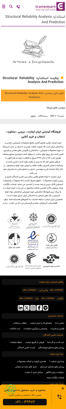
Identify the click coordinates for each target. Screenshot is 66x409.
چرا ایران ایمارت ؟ (56, 361)
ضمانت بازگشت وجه (55, 377)
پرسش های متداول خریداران (52, 366)
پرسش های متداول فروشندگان (51, 347)
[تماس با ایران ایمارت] (18, 7)
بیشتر (5, 203)
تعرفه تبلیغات (16, 342)
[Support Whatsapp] (11, 389)
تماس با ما (59, 323)
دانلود (33, 116)
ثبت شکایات (15, 328)
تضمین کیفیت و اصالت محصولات (31, 361)
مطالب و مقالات (20, 323)
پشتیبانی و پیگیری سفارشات (35, 328)
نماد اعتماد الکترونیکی (33, 241)
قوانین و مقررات (57, 328)
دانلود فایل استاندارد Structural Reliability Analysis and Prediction (33, 95)
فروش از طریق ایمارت (34, 342)
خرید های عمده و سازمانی (26, 366)
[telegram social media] (45, 308)
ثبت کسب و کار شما (55, 342)
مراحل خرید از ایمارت (34, 372)
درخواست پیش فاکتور (55, 372)
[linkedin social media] (20, 308)
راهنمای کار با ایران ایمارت (41, 323)
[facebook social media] (39, 308)
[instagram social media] (33, 308)
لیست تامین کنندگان (26, 347)
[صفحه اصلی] (49, 6)
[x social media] (27, 308)
